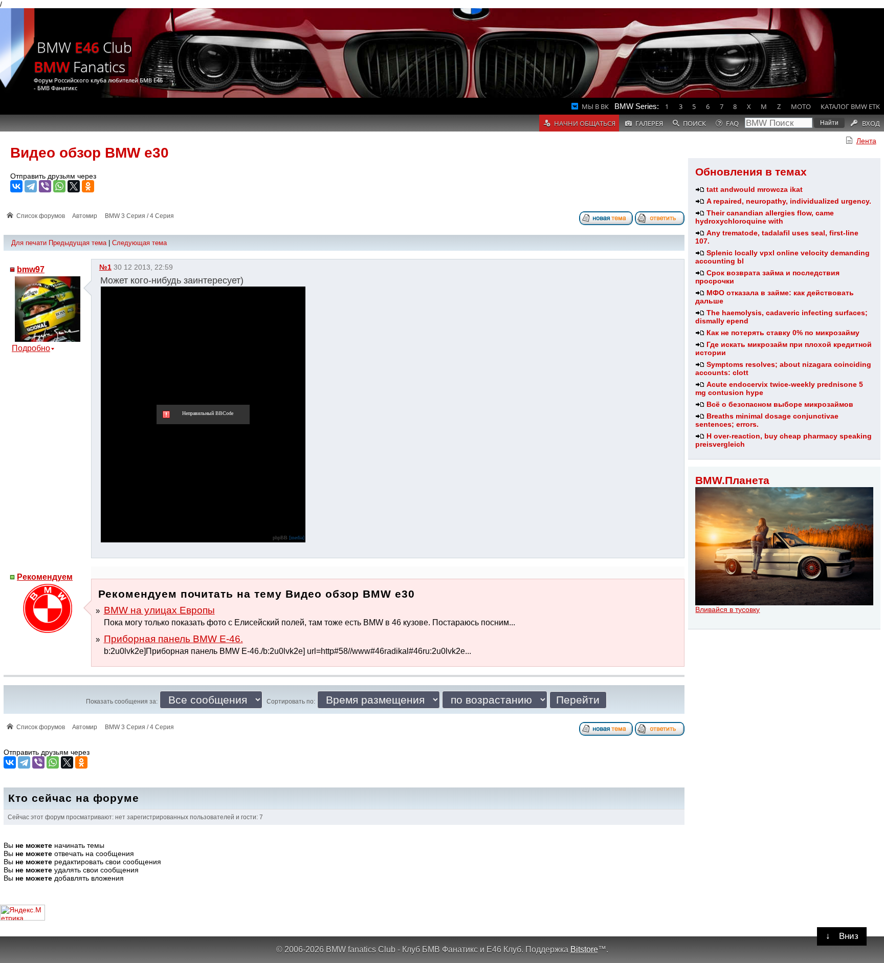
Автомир (84, 216)
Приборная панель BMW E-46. (173, 638)
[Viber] (45, 186)
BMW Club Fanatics (83, 56)
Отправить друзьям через (53, 176)
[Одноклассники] (88, 186)
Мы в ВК (595, 106)
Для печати (29, 243)
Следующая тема (139, 243)
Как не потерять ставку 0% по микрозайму (782, 333)
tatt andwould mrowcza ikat (754, 189)
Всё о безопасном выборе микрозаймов (779, 404)
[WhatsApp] (59, 186)
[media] (296, 537)
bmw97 (31, 269)
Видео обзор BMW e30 (89, 153)
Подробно (31, 348)
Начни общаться (584, 123)
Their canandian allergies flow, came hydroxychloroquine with (764, 217)
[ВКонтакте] (16, 186)
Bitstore (584, 949)
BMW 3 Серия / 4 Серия (139, 216)
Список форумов (40, 216)
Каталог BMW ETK (850, 106)
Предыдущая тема (77, 243)
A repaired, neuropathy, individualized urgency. (788, 201)
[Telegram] (31, 186)
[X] (74, 186)
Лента (866, 141)
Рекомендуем (45, 577)
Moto (801, 106)
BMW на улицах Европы (159, 610)
